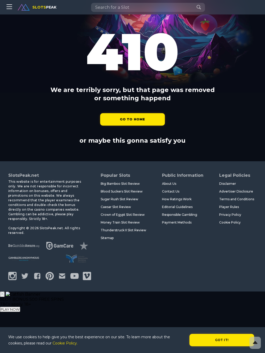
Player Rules (229, 207)
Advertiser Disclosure (236, 191)
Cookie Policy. (65, 343)
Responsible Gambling (179, 215)
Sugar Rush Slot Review (119, 199)
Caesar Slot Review (116, 207)
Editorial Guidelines (177, 207)
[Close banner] (2, 294)
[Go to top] (255, 343)
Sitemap (107, 238)
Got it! (222, 340)
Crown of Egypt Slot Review (123, 215)
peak (44, 7)
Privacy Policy (230, 215)
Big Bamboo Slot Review (120, 184)
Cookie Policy (230, 222)
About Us (169, 184)
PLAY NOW (10, 309)
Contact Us (170, 191)
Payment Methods (177, 222)
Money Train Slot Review (120, 222)
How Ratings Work (177, 199)
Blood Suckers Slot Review (122, 191)
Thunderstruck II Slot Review (123, 230)
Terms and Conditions (236, 199)
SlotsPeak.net (23, 175)
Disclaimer (227, 184)
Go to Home (132, 119)
